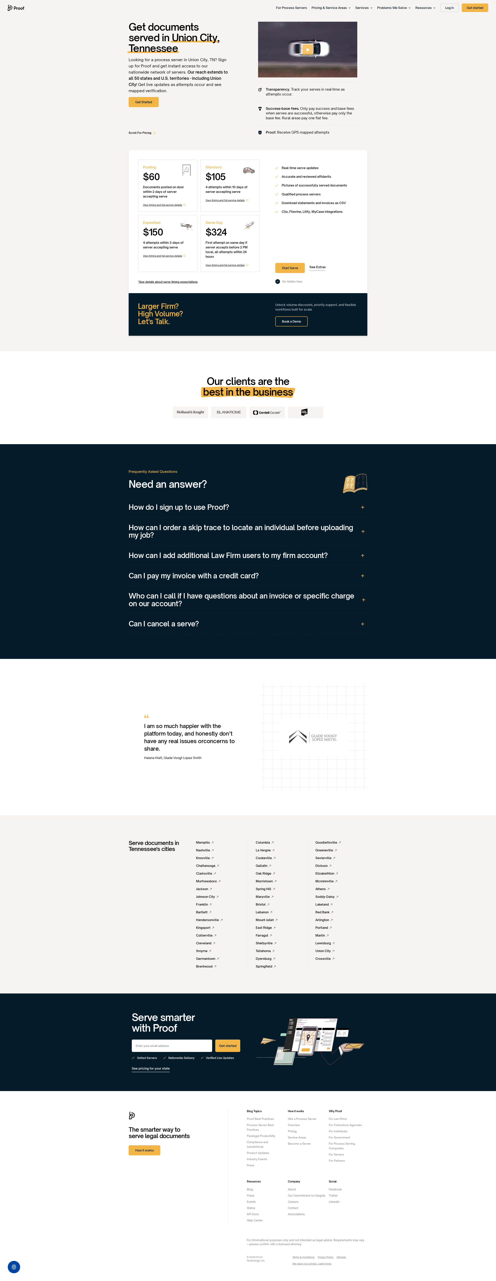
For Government (339, 1137)
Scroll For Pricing (140, 132)
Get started (475, 8)
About (292, 1189)
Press (250, 1165)
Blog (250, 1189)
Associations (296, 1214)
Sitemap (341, 1257)
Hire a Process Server (302, 1118)
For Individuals (338, 1131)
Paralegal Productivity (261, 1136)
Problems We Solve (392, 8)
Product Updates (258, 1153)
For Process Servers (291, 8)
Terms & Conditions (303, 1257)
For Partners (337, 1160)
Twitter (333, 1195)
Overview (294, 1125)
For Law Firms (338, 1118)
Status (251, 1208)
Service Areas (297, 1137)
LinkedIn (334, 1201)
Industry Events (257, 1159)
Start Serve (290, 268)
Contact (293, 1208)
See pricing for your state (151, 1068)
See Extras (317, 267)
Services (362, 8)
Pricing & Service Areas (329, 8)
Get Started (143, 102)
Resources (423, 8)
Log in (449, 8)
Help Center (255, 1220)
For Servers (336, 1154)
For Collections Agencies (345, 1125)
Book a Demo (291, 321)
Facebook (335, 1189)
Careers (293, 1201)
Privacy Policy (325, 1257)
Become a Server (299, 1143)
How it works (144, 1150)
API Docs (253, 1214)
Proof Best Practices (260, 1118)
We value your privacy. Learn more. (312, 1263)
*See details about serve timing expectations (168, 281)
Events (251, 1201)
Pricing (292, 1131)
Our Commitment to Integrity (307, 1195)
